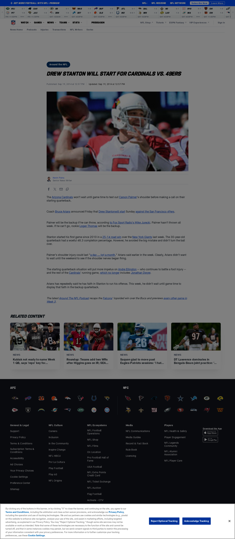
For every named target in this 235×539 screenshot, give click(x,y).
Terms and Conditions (17, 512)
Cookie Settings (36, 535)
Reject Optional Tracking (164, 521)
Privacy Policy (116, 512)
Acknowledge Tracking (196, 521)
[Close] (229, 521)
